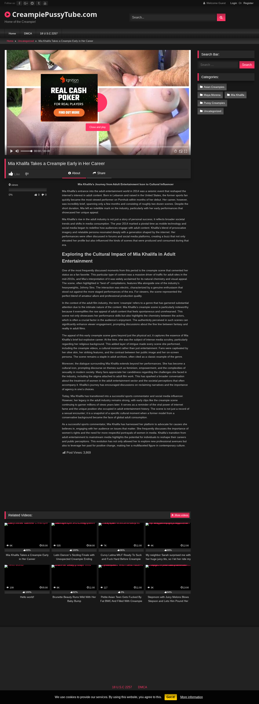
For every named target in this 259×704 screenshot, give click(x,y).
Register (248, 3)
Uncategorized (26, 41)
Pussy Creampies (214, 102)
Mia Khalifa (237, 94)
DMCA (28, 33)
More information (191, 697)
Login (233, 3)
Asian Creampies (214, 86)
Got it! (170, 697)
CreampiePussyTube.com (53, 14)
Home (12, 33)
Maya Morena (212, 94)
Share (101, 173)
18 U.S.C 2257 (49, 33)
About (75, 173)
